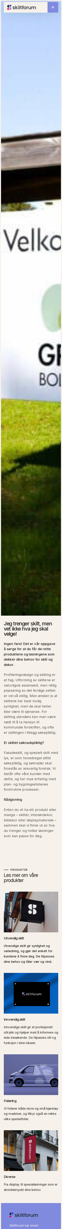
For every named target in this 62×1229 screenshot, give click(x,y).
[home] (22, 7)
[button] (53, 7)
